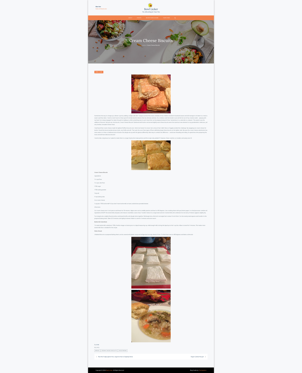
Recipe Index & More (152, 18)
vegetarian (123, 350)
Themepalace (202, 370)
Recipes (96, 347)
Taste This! (166, 18)
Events (139, 18)
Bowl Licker (151, 9)
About (130, 18)
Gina (97, 344)
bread (97, 350)
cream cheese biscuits (109, 350)
